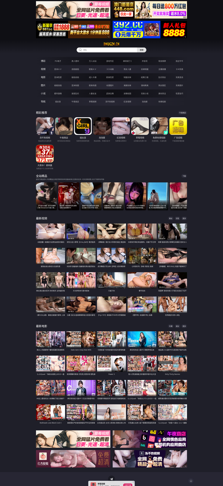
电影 (43, 77)
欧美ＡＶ (92, 69)
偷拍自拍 (75, 77)
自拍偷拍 (75, 69)
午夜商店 (75, 101)
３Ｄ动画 (110, 69)
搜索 (142, 50)
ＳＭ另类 (179, 69)
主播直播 (162, 69)
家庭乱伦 (75, 93)
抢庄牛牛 (179, 61)
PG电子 (58, 61)
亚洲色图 (75, 85)
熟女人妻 (127, 69)
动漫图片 (110, 85)
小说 (43, 93)
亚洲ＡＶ (58, 69)
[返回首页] (191, 481)
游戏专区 (110, 61)
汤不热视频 (110, 101)
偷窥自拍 (58, 85)
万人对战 (92, 61)
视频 (43, 69)
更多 (184, 218)
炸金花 (145, 61)
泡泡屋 (145, 101)
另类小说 (144, 93)
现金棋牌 (162, 61)
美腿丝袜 (127, 85)
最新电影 (41, 326)
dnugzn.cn (111, 44)
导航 (43, 101)
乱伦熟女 (162, 77)
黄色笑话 (162, 93)
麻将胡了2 (127, 61)
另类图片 (179, 85)
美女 (170, 218)
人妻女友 (92, 93)
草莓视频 (92, 101)
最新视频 (41, 218)
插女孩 (58, 101)
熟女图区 (162, 85)
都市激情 (58, 93)
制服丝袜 (127, 77)
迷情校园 (127, 93)
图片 (43, 85)
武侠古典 (110, 93)
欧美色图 (92, 85)
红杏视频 (127, 101)
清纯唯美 (144, 85)
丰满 (170, 326)
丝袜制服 (144, 69)
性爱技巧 (179, 93)
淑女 (177, 326)
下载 (184, 176)
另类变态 (179, 77)
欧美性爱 (110, 77)
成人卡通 (92, 77)
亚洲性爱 (58, 77)
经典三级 (144, 77)
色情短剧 (162, 101)
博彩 (43, 61)
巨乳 (177, 218)
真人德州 (75, 61)
